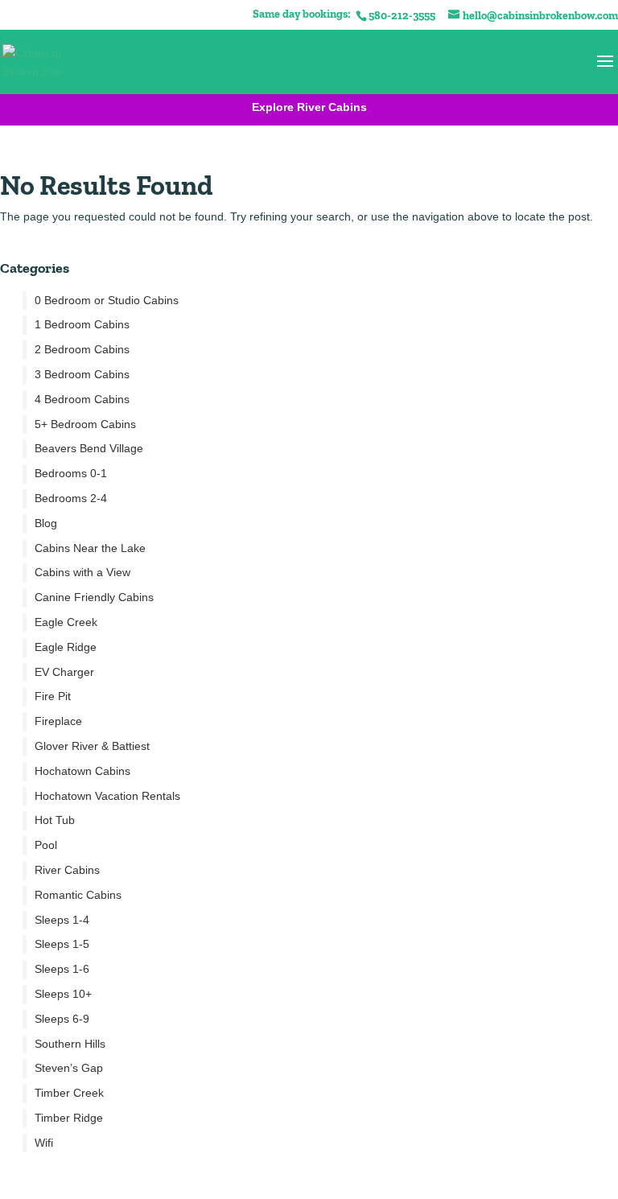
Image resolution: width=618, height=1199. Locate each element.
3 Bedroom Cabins (82, 374)
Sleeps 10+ (63, 993)
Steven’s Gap (69, 1067)
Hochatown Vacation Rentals (107, 795)
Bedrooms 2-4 (71, 498)
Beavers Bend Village (89, 448)
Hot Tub (55, 820)
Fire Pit (53, 696)
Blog (46, 523)
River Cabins (67, 869)
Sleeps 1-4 (62, 919)
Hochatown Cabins (82, 770)
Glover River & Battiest (92, 746)
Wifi (44, 1142)
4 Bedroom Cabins (82, 399)
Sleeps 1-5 (62, 943)
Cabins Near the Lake (90, 548)
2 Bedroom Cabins (82, 349)
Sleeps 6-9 (62, 1018)
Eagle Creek (66, 622)
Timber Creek (69, 1092)
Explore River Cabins (309, 107)
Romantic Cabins (78, 894)
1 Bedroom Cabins (82, 324)
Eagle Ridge (66, 647)
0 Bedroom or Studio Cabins (107, 300)
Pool (46, 844)
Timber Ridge (69, 1117)
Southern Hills (70, 1043)
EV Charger (64, 671)
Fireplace (58, 721)
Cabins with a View (82, 572)
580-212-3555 (402, 16)
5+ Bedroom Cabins (85, 424)
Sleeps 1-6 (62, 968)
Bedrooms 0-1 (71, 473)
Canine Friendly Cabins (94, 597)
